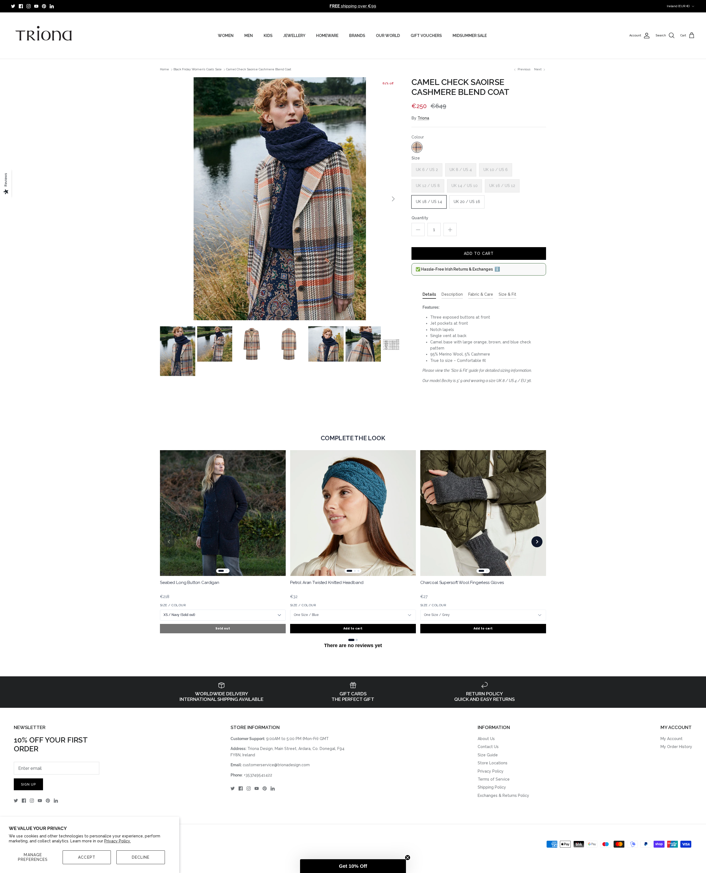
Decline (141, 857)
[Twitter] (13, 6)
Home (164, 69)
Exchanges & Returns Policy (503, 795)
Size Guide (488, 755)
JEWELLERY (294, 35)
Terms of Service (494, 779)
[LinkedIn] (52, 6)
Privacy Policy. (117, 841)
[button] (353, 866)
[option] (279, 198)
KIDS (268, 35)
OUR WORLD (388, 35)
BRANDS (357, 35)
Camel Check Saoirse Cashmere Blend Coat (258, 69)
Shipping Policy (492, 787)
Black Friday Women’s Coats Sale (197, 69)
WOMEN (226, 35)
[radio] (416, 147)
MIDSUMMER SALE (470, 35)
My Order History (676, 746)
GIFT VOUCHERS (426, 35)
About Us (486, 738)
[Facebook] (21, 6)
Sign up (28, 784)
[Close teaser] (407, 857)
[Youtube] (36, 6)
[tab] (429, 295)
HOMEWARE (327, 35)
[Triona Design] (44, 35)
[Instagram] (28, 6)
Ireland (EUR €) (678, 6)
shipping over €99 (353, 6)
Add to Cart (479, 253)
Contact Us (488, 746)
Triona (423, 118)
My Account (671, 738)
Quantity (419, 218)
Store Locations (492, 763)
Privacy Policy (491, 771)
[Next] (393, 199)
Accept (86, 857)
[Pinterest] (44, 6)
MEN (248, 35)
